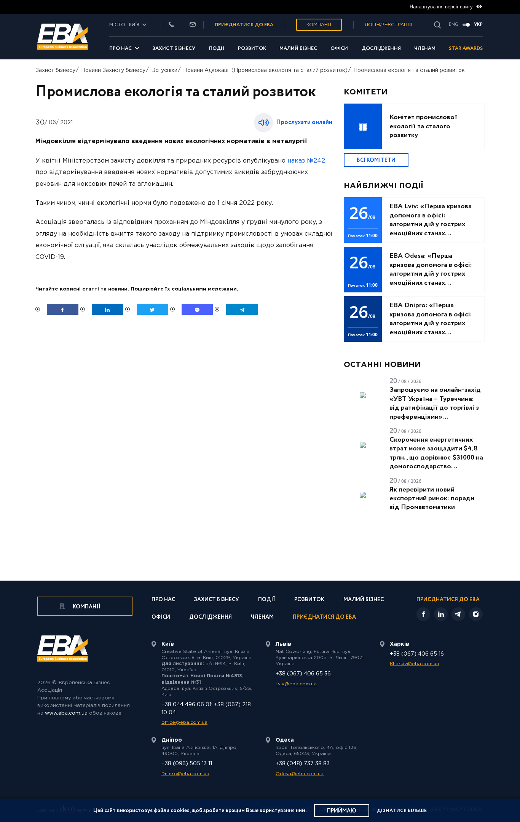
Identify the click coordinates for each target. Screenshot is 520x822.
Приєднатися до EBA (324, 618)
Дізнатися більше (402, 810)
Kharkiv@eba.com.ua (414, 664)
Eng (453, 24)
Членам (424, 48)
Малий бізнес (298, 48)
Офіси (339, 48)
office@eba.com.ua (184, 722)
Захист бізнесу (173, 48)
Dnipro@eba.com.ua (185, 774)
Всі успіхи (164, 70)
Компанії (319, 25)
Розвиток (252, 48)
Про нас (120, 48)
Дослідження (381, 48)
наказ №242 (306, 161)
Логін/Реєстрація (388, 24)
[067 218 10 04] (171, 25)
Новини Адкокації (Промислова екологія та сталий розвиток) (265, 70)
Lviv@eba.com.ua (296, 684)
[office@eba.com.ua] (193, 25)
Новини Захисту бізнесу (113, 70)
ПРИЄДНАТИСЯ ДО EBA (244, 24)
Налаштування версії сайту (442, 7)
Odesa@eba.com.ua (300, 774)
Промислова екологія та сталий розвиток (409, 70)
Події (217, 48)
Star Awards (466, 48)
